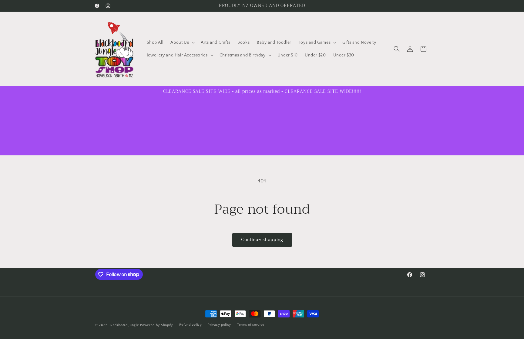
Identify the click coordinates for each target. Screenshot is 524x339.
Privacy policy (219, 325)
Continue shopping (262, 239)
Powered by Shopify (156, 325)
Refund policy (190, 325)
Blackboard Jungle (124, 325)
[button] (182, 42)
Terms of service (250, 325)
